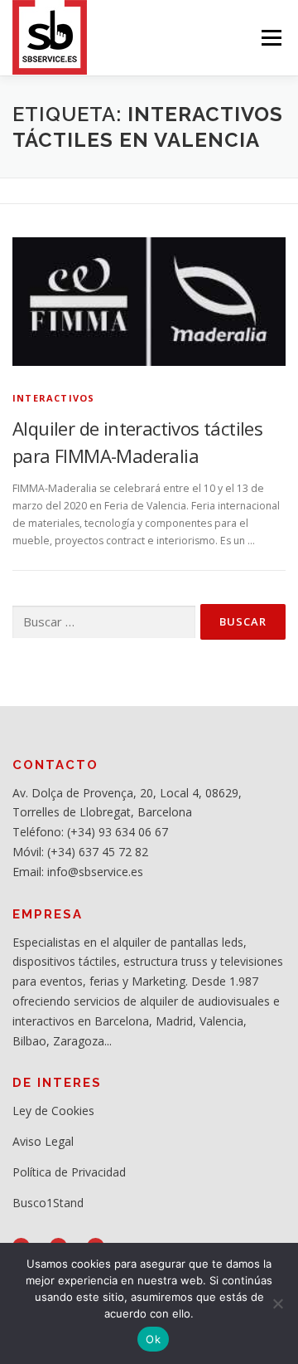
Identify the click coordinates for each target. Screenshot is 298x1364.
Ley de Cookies (53, 1110)
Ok (153, 1339)
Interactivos (53, 398)
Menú (270, 38)
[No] (277, 1303)
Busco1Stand (48, 1203)
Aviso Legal (43, 1141)
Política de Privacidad (69, 1172)
